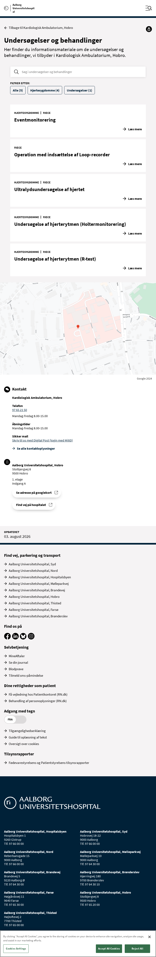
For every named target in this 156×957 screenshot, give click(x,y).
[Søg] (16, 72)
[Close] (149, 936)
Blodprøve (16, 669)
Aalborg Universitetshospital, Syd (32, 564)
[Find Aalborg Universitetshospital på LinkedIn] (15, 638)
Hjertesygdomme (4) (45, 90)
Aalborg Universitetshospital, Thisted (35, 603)
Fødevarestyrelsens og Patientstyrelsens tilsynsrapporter (49, 762)
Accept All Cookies (109, 948)
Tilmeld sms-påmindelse (26, 675)
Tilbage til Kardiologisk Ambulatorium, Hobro (41, 27)
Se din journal (18, 662)
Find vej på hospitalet (31, 505)
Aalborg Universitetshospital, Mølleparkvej (39, 583)
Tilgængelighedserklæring (27, 731)
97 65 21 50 (19, 410)
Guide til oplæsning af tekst (28, 737)
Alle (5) (18, 90)
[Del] (149, 29)
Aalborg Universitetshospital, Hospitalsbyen (40, 577)
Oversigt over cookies (24, 744)
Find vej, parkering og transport (32, 555)
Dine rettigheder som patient (30, 685)
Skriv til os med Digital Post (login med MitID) (42, 440)
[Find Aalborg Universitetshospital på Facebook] (7, 638)
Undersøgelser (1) (79, 90)
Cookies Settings (16, 948)
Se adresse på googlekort (34, 492)
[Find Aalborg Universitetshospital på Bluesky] (23, 638)
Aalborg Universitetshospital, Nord (33, 570)
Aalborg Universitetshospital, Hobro (34, 596)
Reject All (137, 948)
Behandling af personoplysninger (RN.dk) (38, 701)
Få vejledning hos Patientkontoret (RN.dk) (38, 694)
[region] (78, 943)
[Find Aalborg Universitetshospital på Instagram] (31, 638)
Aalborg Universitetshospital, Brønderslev (38, 616)
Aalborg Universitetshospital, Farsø (33, 609)
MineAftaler (17, 656)
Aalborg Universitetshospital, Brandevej (37, 590)
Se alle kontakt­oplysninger (36, 448)
